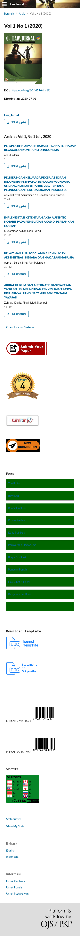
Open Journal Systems (20, 327)
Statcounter (13, 819)
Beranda (9, 13)
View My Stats (15, 826)
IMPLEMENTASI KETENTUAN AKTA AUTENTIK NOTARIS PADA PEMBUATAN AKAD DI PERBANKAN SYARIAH (39, 221)
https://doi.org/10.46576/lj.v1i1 (30, 90)
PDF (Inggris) (18, 122)
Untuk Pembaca (15, 881)
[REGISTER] (27, 354)
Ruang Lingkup (16, 508)
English (10, 850)
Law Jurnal (17, 4)
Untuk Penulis (14, 887)
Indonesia (12, 856)
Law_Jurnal (11, 115)
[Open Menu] (4, 4)
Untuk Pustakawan (17, 893)
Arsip (22, 13)
